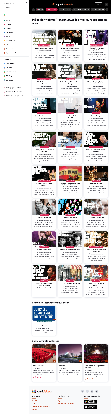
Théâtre (8, 24)
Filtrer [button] (7, 8)
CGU (33, 403)
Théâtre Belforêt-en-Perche (81, 9)
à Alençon (44, 48)
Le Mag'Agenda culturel (13, 88)
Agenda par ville (10, 53)
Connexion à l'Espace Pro (13, 96)
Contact (34, 409)
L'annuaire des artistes (13, 92)
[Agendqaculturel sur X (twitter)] (82, 391)
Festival (8, 28)
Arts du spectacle (11, 40)
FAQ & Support (36, 401)
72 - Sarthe (10, 80)
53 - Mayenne (10, 76)
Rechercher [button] (9, 4)
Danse (8, 36)
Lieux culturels (10, 49)
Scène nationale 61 (39, 366)
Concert (8, 20)
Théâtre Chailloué (65, 9)
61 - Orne (9, 15)
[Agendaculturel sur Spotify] (96, 391)
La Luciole (62, 366)
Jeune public (10, 32)
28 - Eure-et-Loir (11, 72)
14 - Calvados (10, 63)
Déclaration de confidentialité (41, 406)
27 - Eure (9, 67)
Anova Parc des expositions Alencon (95, 366)
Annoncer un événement (66, 403)
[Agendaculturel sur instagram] (92, 391)
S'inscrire (98, 4)
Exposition (9, 44)
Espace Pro (61, 401)
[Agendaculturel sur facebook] (87, 391)
